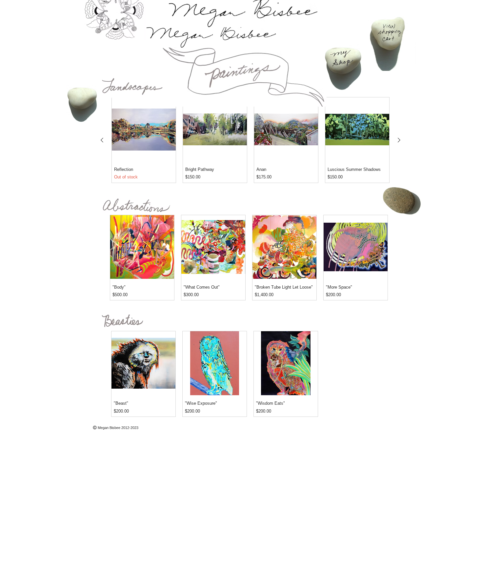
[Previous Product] (102, 140)
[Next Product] (399, 140)
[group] (250, 140)
